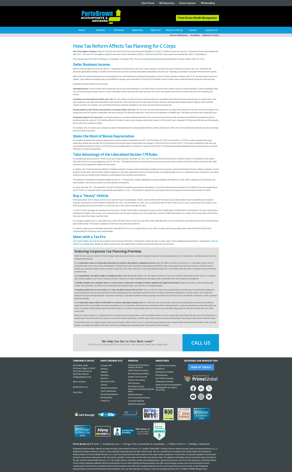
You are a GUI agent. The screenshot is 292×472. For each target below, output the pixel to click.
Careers (104, 385)
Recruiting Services (136, 386)
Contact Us (105, 401)
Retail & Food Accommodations (168, 385)
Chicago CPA (106, 366)
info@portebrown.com (82, 377)
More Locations (79, 382)
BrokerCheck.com (80, 387)
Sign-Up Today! (201, 367)
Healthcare (160, 369)
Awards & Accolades (109, 388)
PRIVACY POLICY (177, 443)
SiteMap (193, 443)
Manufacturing (161, 375)
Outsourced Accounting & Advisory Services (138, 366)
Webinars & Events (210, 35)
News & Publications (179, 35)
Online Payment (187, 3)
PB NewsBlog (208, 3)
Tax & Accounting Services (139, 398)
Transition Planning (136, 401)
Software (104, 372)
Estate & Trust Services (137, 377)
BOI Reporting (166, 3)
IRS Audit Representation (138, 374)
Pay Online (77, 392)
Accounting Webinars (109, 394)
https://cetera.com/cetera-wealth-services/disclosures (138, 460)
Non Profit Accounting (164, 378)
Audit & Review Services (138, 370)
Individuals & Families (165, 372)
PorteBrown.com (111, 443)
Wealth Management (136, 404)
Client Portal (147, 3)
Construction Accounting (166, 366)
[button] (100, 30)
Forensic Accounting (136, 380)
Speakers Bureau (135, 394)
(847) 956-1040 (79, 371)
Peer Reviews (134, 383)
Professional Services (165, 382)
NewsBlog (195, 35)
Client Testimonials (108, 391)
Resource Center (108, 382)
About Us (104, 378)
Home (81, 30)
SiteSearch (204, 443)
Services (104, 369)
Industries (105, 375)
